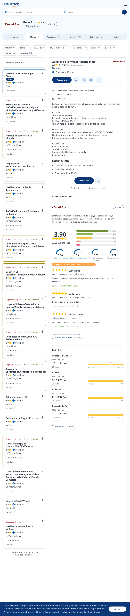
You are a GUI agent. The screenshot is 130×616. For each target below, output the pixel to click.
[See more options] (99, 80)
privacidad (29, 555)
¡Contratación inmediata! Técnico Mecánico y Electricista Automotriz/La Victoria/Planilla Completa (22, 475)
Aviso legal (19, 555)
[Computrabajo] (11, 5)
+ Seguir (51, 24)
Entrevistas (96, 37)
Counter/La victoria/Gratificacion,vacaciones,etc (25, 273)
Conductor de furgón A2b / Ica (22, 418)
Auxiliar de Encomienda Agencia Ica (18, 189)
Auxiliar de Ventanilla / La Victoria (19, 528)
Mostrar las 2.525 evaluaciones (67, 337)
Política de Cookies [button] (92, 612)
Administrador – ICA (17, 397)
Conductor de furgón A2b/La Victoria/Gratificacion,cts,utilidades (25, 245)
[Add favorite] (76, 80)
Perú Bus (19, 82)
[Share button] (84, 80)
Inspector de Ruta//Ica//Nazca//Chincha (20, 165)
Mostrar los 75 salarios (63, 426)
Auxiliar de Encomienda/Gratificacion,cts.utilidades (27, 370)
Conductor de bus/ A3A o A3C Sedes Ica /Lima (21, 338)
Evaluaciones (54, 37)
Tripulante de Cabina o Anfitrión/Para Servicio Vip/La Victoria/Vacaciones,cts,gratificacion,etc (27, 107)
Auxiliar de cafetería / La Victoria (19, 137)
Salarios (75, 37)
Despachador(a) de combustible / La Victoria (19, 445)
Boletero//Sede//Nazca (18, 500)
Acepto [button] (117, 609)
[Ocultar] (91, 80)
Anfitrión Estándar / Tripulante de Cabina (22, 212)
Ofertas (34, 37)
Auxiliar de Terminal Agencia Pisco (21, 75)
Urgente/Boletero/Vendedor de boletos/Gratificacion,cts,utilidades (25, 306)
